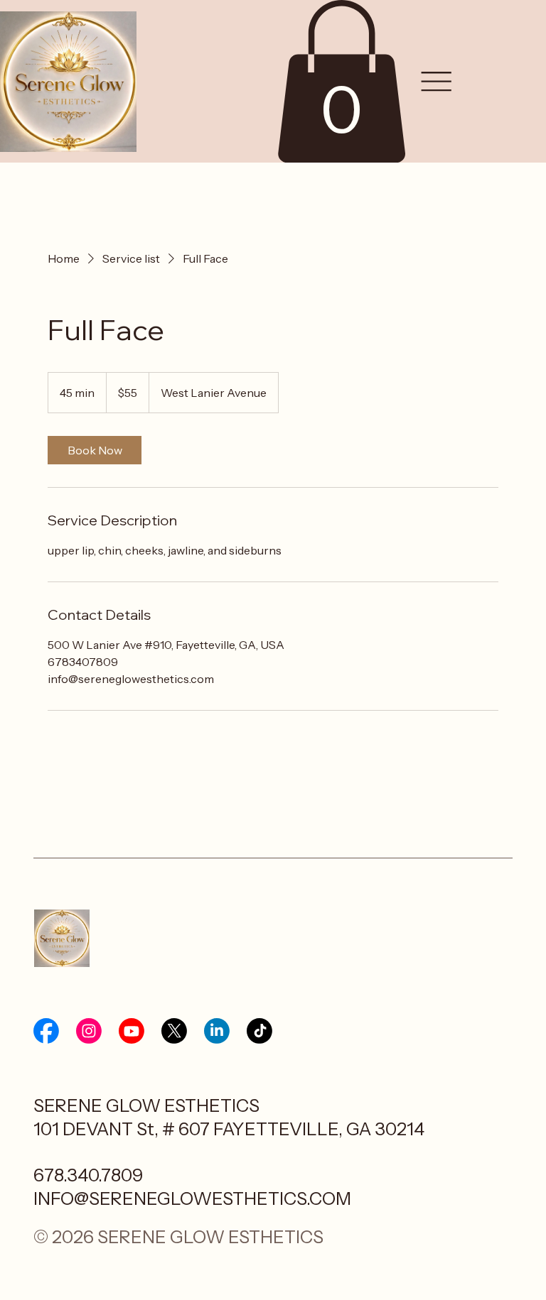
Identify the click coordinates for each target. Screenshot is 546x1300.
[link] (94, 450)
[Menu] (436, 81)
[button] (341, 81)
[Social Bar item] (46, 1031)
